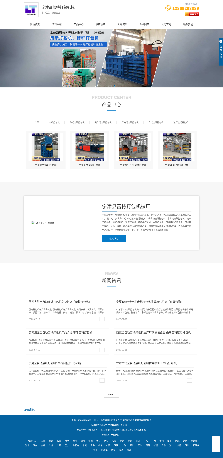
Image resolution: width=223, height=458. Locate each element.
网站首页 (35, 24)
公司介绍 (57, 24)
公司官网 (166, 24)
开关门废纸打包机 (130, 122)
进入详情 (114, 238)
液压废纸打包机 (180, 122)
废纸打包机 (54, 122)
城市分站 (32, 441)
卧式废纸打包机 (77, 122)
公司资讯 (122, 24)
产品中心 (79, 24)
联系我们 (188, 24)
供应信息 (100, 24)
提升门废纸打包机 (103, 122)
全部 (37, 122)
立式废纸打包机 (156, 122)
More (110, 394)
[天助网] (111, 434)
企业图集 (144, 24)
